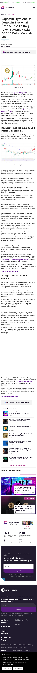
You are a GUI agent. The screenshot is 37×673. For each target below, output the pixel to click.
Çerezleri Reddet (7, 669)
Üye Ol (18, 571)
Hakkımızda (5, 627)
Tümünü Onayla (18, 669)
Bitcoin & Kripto (18, 651)
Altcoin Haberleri (11, 14)
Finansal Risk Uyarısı (6, 639)
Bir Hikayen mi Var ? (22, 620)
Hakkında (28, 651)
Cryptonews (3, 14)
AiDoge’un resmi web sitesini (25, 381)
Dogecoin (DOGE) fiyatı (19, 93)
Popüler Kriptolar (4, 651)
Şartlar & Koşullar (4, 621)
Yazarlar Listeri (27, 527)
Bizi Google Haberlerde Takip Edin (18, 402)
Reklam (17, 624)
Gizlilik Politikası (4, 632)
